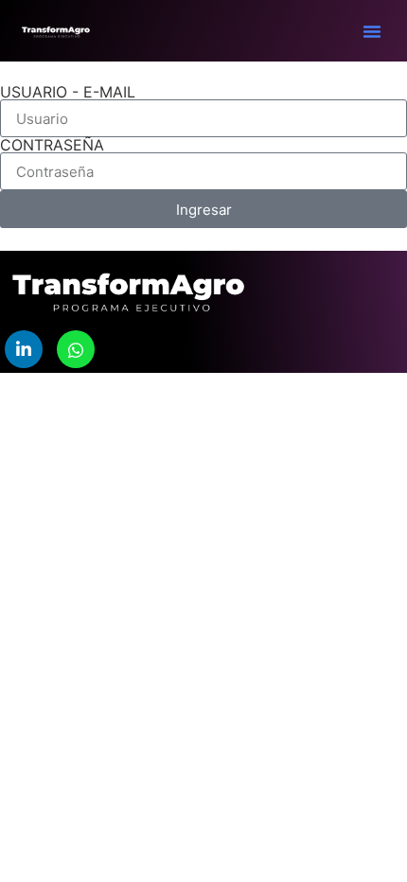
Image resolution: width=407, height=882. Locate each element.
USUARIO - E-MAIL (67, 91)
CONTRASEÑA (52, 144)
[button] (372, 31)
